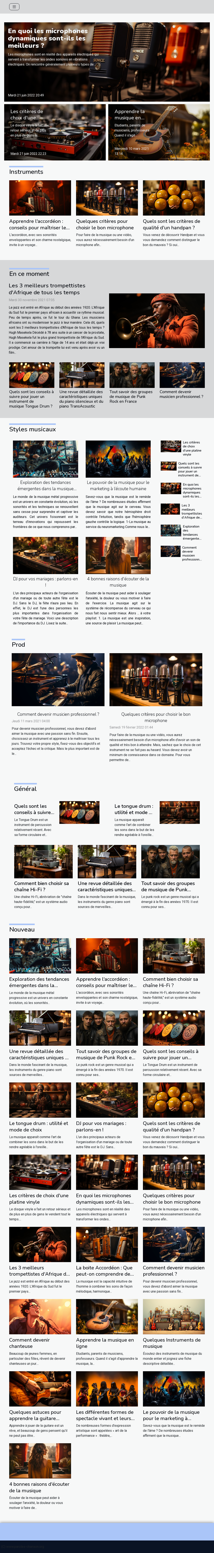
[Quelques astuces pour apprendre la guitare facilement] (40, 1388)
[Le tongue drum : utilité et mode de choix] (180, 812)
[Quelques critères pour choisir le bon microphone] (107, 198)
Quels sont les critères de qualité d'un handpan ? (171, 224)
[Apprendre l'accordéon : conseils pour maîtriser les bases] (40, 198)
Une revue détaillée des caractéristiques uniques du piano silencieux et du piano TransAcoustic (81, 399)
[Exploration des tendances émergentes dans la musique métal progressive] (45, 459)
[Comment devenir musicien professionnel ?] (182, 375)
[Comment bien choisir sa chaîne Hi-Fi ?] (43, 861)
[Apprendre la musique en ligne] (159, 132)
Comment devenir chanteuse (29, 1343)
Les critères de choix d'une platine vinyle (26, 118)
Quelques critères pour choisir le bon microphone (105, 224)
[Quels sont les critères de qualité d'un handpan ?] (174, 198)
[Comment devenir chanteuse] (40, 1316)
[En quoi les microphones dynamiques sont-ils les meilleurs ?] (107, 62)
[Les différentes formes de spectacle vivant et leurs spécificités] (107, 1388)
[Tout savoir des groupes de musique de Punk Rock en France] (132, 375)
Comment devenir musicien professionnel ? (181, 394)
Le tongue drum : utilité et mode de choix (134, 812)
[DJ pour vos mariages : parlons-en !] (45, 555)
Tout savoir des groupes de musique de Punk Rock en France (131, 396)
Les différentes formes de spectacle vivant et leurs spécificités (105, 1418)
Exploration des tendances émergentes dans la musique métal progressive (46, 489)
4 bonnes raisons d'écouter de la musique (39, 1487)
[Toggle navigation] (14, 6)
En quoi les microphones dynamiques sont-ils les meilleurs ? (48, 38)
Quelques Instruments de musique (172, 1343)
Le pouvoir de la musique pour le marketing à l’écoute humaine (171, 1418)
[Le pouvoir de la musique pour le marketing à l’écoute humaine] (118, 459)
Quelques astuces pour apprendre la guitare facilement (35, 1418)
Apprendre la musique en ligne (130, 118)
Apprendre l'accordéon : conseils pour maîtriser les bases (38, 227)
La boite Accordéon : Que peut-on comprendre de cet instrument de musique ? (106, 1277)
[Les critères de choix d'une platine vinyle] (55, 132)
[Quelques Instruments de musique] (174, 1316)
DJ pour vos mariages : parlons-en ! (101, 1126)
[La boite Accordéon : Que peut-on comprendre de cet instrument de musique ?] (107, 1244)
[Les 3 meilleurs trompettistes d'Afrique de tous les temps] (157, 320)
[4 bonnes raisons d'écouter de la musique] (118, 555)
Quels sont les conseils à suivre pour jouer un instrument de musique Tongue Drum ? (31, 399)
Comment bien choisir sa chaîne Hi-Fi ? (41, 886)
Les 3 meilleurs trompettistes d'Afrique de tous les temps (47, 289)
